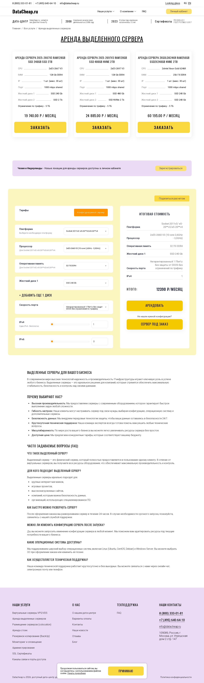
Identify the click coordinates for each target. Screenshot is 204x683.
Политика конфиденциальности (176, 677)
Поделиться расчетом (172, 198)
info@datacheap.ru (69, 3)
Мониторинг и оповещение (27, 642)
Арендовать (154, 305)
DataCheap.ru (25, 11)
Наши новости (80, 630)
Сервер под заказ (154, 324)
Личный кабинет (179, 11)
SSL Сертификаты (22, 653)
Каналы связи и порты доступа (29, 659)
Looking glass (172, 3)
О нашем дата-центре (84, 612)
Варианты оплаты (81, 618)
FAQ (144, 11)
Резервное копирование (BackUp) (31, 636)
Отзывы (76, 636)
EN (189, 3)
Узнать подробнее (76, 673)
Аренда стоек (19, 630)
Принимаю (126, 671)
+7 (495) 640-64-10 (45, 3)
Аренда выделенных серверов (29, 618)
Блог (75, 642)
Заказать (40, 127)
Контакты (77, 624)
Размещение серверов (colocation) (31, 624)
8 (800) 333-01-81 (22, 3)
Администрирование (23, 647)
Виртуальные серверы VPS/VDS (29, 612)
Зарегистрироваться (170, 168)
